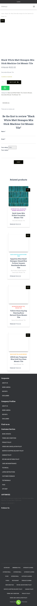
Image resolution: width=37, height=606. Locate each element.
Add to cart (13, 82)
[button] (5, 88)
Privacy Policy (6, 442)
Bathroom (7, 567)
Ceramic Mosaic (27, 92)
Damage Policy (6, 455)
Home (2, 13)
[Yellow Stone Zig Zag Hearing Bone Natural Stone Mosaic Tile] (18, 294)
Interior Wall (15, 576)
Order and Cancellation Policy (12, 446)
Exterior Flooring (29, 572)
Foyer (6, 576)
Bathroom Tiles (15, 209)
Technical (5, 467)
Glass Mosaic (23, 354)
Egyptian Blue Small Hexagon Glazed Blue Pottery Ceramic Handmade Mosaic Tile (18, 263)
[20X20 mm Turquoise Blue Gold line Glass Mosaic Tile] (18, 341)
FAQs (3, 484)
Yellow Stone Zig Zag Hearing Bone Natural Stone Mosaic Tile (18, 314)
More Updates (6, 434)
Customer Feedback (8, 476)
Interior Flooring (28, 567)
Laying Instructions (8, 472)
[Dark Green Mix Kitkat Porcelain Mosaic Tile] (18, 196)
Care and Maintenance (9, 463)
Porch (7, 580)
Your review (5, 150)
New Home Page (10, 585)
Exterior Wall (7, 572)
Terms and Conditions (9, 438)
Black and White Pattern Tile (15, 92)
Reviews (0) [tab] (6, 103)
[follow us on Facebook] (3, 513)
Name (3, 131)
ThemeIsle (24, 602)
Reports (4, 391)
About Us (5, 383)
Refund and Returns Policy (10, 459)
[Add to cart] (26, 224)
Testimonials (6, 480)
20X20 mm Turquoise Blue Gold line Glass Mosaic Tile (18, 359)
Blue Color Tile (14, 254)
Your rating (5, 147)
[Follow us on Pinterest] (13, 513)
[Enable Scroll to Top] (33, 602)
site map (4, 489)
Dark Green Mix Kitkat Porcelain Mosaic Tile (18, 215)
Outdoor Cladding (27, 576)
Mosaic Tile (7, 13)
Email (3, 139)
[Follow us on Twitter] (8, 513)
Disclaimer (5, 395)
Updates (18, 1)
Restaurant (15, 580)
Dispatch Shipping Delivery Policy (12, 451)
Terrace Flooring (26, 580)
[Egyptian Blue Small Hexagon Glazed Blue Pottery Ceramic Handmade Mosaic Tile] (18, 242)
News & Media (6, 387)
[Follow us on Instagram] (18, 513)
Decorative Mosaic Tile (7, 94)
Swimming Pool (16, 567)
